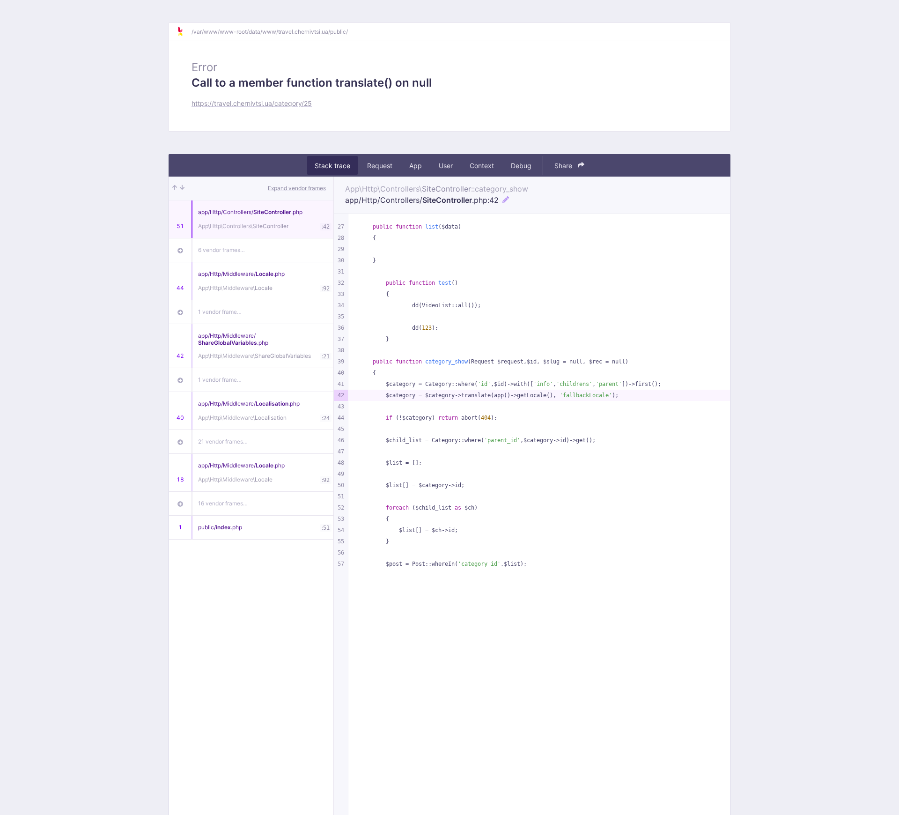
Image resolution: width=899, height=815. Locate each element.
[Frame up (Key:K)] (174, 188)
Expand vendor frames (297, 188)
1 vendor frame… (220, 311)
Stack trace (332, 166)
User (446, 166)
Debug (521, 166)
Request (379, 166)
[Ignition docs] (184, 31)
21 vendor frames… (223, 441)
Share (564, 166)
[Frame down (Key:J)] (182, 188)
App (415, 166)
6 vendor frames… (221, 249)
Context (482, 166)
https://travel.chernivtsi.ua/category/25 (252, 103)
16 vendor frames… (223, 503)
